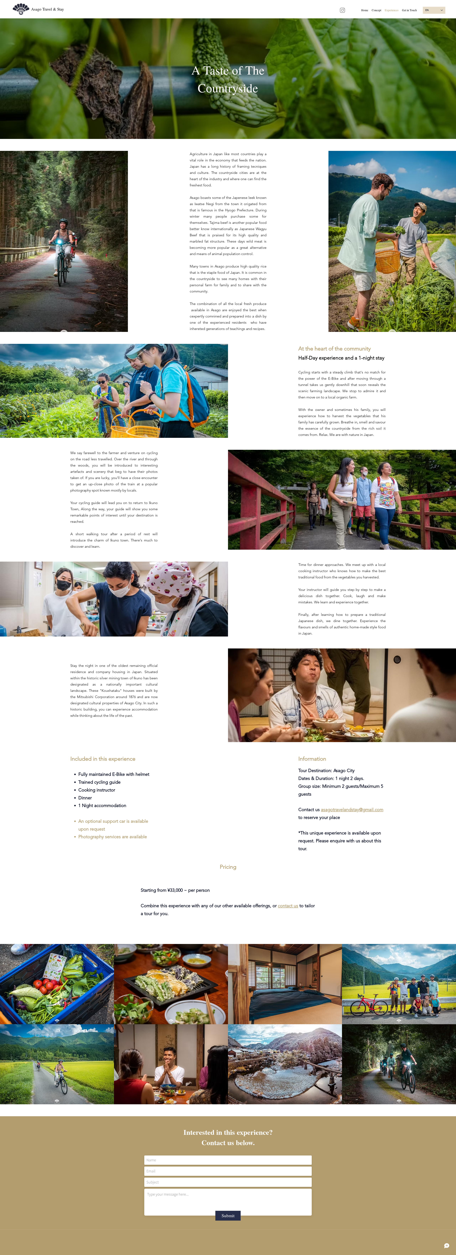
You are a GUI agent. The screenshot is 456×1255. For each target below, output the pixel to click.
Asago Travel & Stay (47, 9)
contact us (288, 905)
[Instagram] (342, 10)
